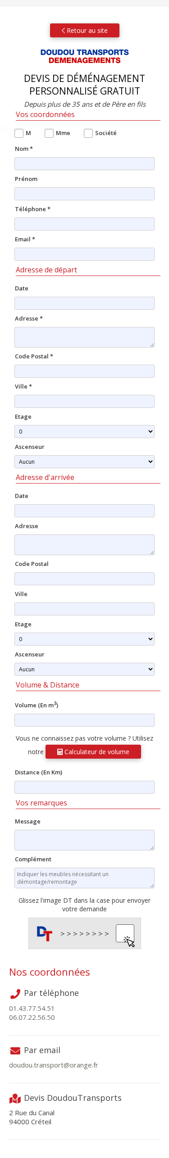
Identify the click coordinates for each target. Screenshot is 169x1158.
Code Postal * (34, 356)
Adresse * (29, 318)
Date (21, 288)
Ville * (23, 386)
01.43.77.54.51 (32, 1008)
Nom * (24, 149)
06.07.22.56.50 (32, 1017)
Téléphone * (32, 209)
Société (106, 133)
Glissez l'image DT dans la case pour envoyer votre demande (84, 904)
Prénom (26, 179)
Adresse (26, 526)
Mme (63, 133)
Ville (21, 594)
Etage (23, 416)
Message (28, 821)
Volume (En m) (36, 704)
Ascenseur (30, 447)
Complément (33, 859)
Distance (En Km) (38, 772)
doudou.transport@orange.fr (53, 1064)
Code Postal (32, 564)
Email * (25, 239)
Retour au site (86, 30)
